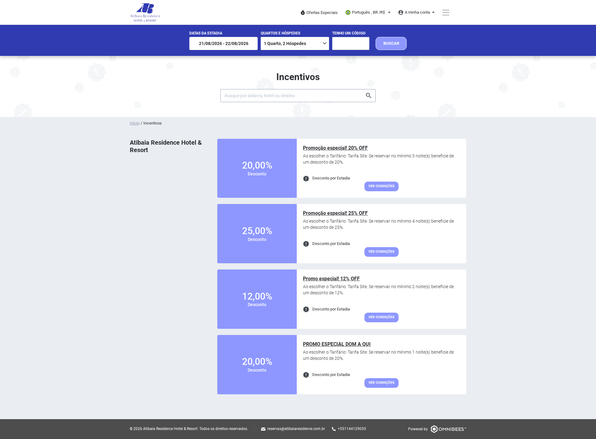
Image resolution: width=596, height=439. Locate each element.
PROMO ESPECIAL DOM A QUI (337, 344)
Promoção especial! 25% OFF (335, 213)
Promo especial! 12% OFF (331, 279)
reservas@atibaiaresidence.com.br (296, 429)
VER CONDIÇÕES (381, 186)
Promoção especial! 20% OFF (335, 148)
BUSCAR (391, 43)
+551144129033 (352, 429)
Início (134, 123)
